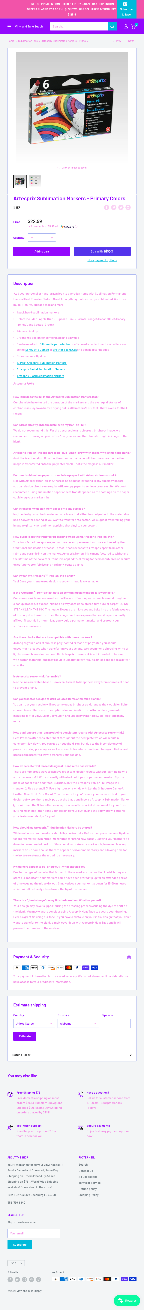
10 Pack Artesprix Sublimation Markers (42, 362)
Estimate (25, 1036)
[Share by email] (128, 207)
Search (83, 1164)
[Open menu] (9, 26)
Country (18, 1015)
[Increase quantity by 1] (52, 237)
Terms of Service (90, 1182)
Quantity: (19, 237)
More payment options (102, 260)
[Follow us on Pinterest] (31, 1279)
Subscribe (20, 1244)
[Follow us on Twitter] (17, 1279)
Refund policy (88, 1188)
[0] (133, 26)
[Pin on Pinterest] (113, 207)
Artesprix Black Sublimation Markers (40, 375)
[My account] (126, 26)
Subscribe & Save (126, 11)
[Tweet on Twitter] (121, 207)
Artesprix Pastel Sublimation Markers (41, 369)
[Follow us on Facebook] (10, 1279)
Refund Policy (21, 1054)
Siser (16, 207)
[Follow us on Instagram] (24, 1279)
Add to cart (41, 251)
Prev (118, 40)
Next (131, 40)
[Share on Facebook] (106, 207)
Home (11, 40)
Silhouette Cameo (37, 349)
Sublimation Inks (28, 40)
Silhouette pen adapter (55, 344)
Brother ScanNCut (65, 349)
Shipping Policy (89, 1194)
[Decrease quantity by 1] (32, 237)
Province (64, 1015)
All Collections (88, 1176)
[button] (79, 226)
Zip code (107, 1015)
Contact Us (86, 1170)
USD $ (13, 1263)
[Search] (112, 26)
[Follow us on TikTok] (38, 1279)
